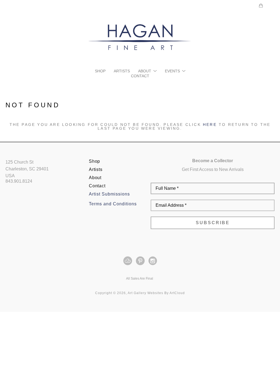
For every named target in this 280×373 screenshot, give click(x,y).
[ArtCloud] (128, 260)
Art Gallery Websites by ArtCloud (156, 293)
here (210, 124)
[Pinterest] (141, 260)
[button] (147, 71)
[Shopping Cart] (261, 5)
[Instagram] (152, 260)
